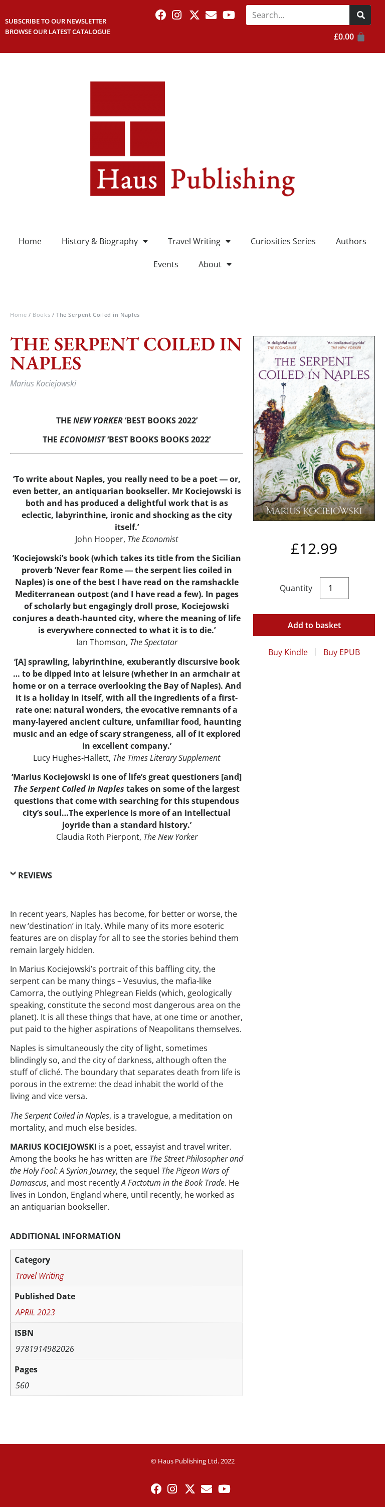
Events (165, 264)
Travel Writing (194, 241)
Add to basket (314, 625)
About (210, 264)
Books (41, 314)
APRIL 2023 (35, 1312)
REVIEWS (35, 875)
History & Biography (100, 241)
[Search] (360, 15)
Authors (351, 241)
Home (30, 241)
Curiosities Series (283, 241)
